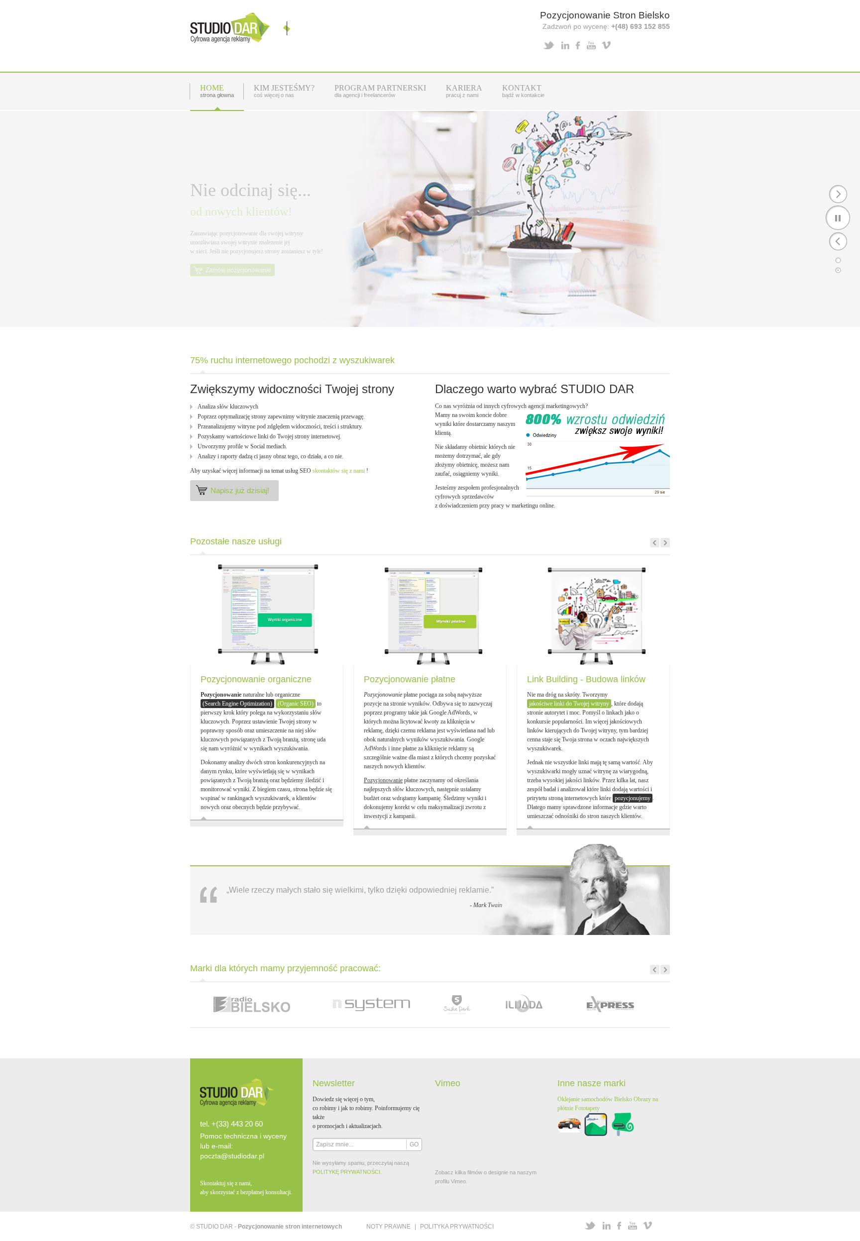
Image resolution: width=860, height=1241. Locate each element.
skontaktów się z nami (339, 470)
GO (414, 1144)
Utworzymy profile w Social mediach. (242, 446)
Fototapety (587, 1108)
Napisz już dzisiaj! (240, 490)
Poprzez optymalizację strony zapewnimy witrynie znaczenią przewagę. (281, 416)
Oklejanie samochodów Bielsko (594, 1099)
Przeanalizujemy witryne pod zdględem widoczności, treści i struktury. (280, 426)
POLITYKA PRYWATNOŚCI (457, 1226)
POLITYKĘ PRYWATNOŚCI (346, 1172)
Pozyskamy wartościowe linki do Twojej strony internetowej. (269, 436)
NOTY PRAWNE (388, 1226)
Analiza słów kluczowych (228, 406)
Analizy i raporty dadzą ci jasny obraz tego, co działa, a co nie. (270, 456)
